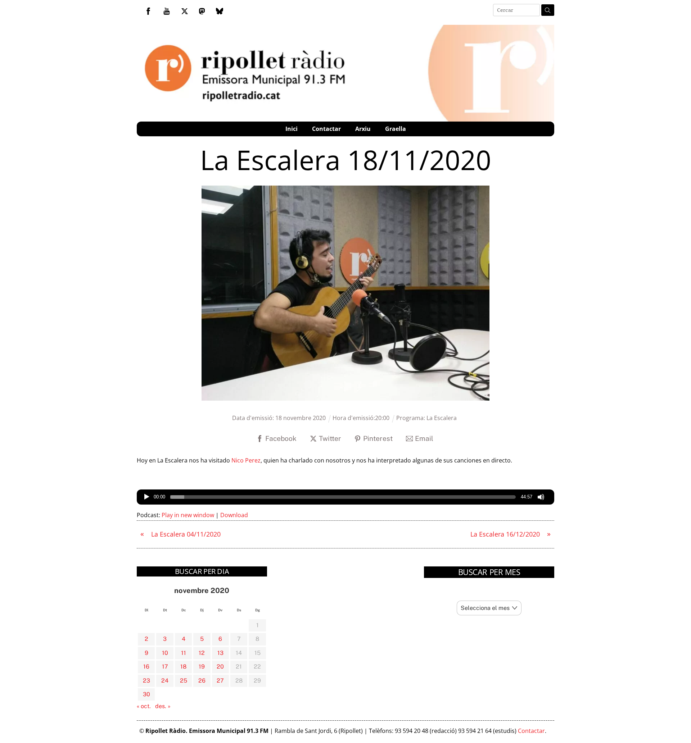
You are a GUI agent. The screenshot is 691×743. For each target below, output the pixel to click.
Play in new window (188, 515)
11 (183, 652)
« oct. (144, 706)
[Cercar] (547, 10)
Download (234, 515)
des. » (163, 706)
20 (220, 666)
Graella (395, 129)
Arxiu (363, 129)
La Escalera (441, 418)
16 (146, 666)
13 (220, 652)
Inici (291, 129)
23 (146, 680)
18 (183, 666)
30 (146, 694)
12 (202, 652)
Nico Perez (246, 460)
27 (220, 680)
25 (183, 680)
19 (202, 666)
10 (165, 652)
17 (165, 666)
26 (202, 680)
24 (164, 680)
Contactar (326, 129)
